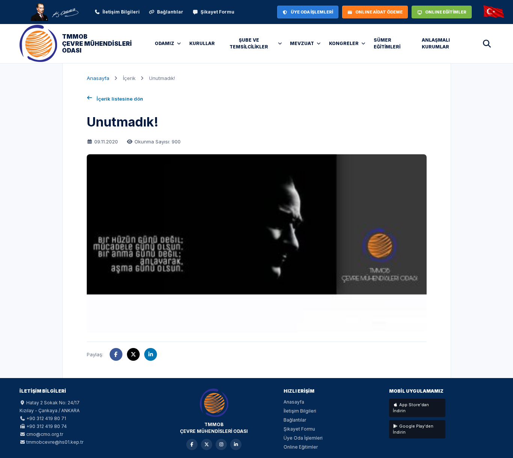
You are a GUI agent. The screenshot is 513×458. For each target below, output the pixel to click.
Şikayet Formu (217, 12)
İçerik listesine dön (120, 99)
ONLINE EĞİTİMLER (445, 12)
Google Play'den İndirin (413, 429)
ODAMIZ (164, 43)
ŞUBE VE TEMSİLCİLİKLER (248, 43)
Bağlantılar (170, 12)
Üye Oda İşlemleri (303, 438)
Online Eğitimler (301, 447)
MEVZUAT (302, 43)
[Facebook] (192, 444)
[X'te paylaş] (133, 354)
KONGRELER (344, 43)
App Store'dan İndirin (411, 408)
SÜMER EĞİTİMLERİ (387, 43)
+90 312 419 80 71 (46, 418)
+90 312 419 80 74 (46, 426)
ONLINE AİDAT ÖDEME (379, 12)
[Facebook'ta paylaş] (116, 354)
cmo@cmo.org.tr (44, 434)
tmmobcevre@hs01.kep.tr (54, 442)
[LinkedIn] (235, 444)
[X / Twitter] (206, 444)
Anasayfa (98, 78)
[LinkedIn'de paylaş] (150, 354)
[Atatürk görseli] (54, 12)
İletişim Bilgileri (121, 12)
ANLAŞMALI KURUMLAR (436, 43)
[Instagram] (221, 444)
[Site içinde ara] (486, 43)
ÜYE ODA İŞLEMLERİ (312, 12)
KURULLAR (202, 43)
